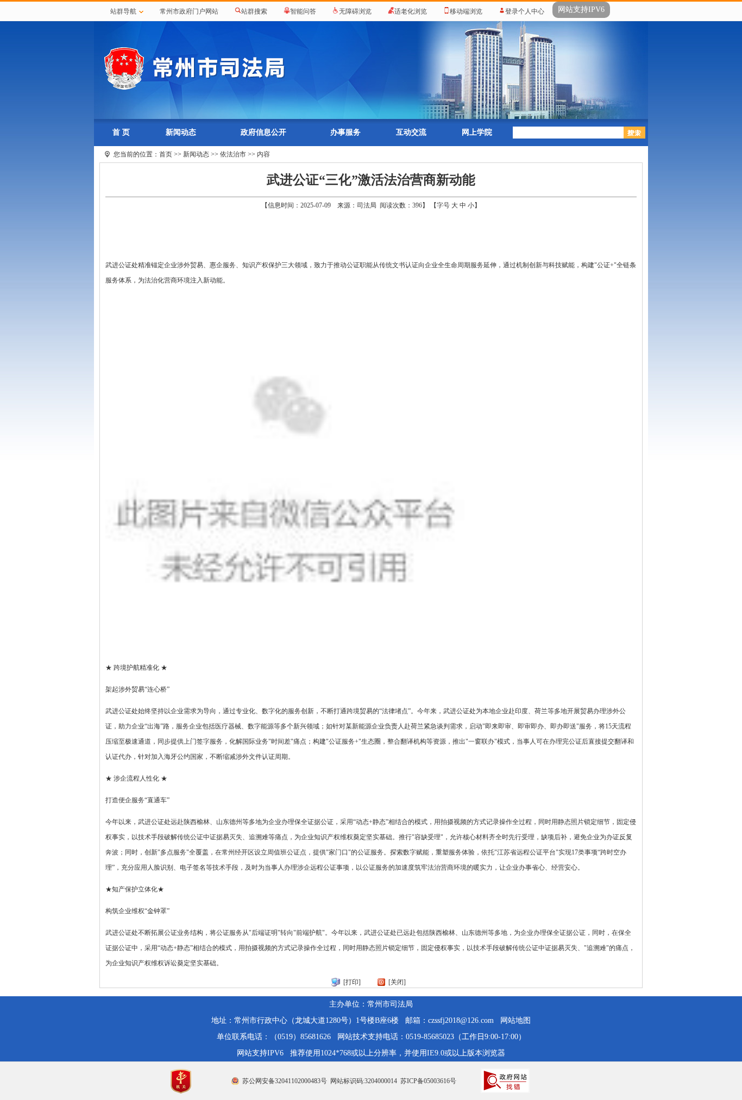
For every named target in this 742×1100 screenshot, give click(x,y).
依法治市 (233, 154)
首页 (165, 154)
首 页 (121, 132)
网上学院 (477, 132)
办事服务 (345, 132)
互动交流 (411, 132)
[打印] (352, 982)
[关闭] (397, 982)
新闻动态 (181, 132)
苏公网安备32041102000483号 (284, 1081)
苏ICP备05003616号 (428, 1081)
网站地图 (515, 1020)
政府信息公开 (263, 132)
